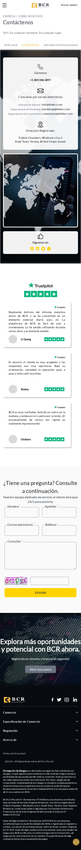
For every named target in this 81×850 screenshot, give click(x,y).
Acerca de (10, 739)
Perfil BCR (11, 45)
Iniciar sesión (69, 4)
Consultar (15, 541)
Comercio (9, 712)
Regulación (10, 730)
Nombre (14, 506)
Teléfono (51, 524)
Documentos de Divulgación (62, 45)
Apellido (51, 506)
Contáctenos (30, 45)
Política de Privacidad (14, 753)
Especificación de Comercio (21, 721)
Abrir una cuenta (40, 669)
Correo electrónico (21, 524)
